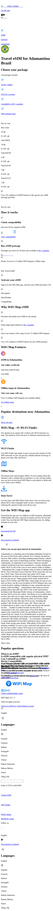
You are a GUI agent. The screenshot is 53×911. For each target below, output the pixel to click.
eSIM (3, 35)
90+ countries (44, 251)
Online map (5, 693)
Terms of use (6, 706)
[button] (26, 710)
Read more (19, 673)
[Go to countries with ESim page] (7, 255)
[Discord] (5, 691)
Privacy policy (16, 706)
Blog (12, 693)
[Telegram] (8, 691)
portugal (4, 39)
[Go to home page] (9, 4)
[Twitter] (2, 691)
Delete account (28, 706)
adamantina (5, 44)
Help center (18, 693)
